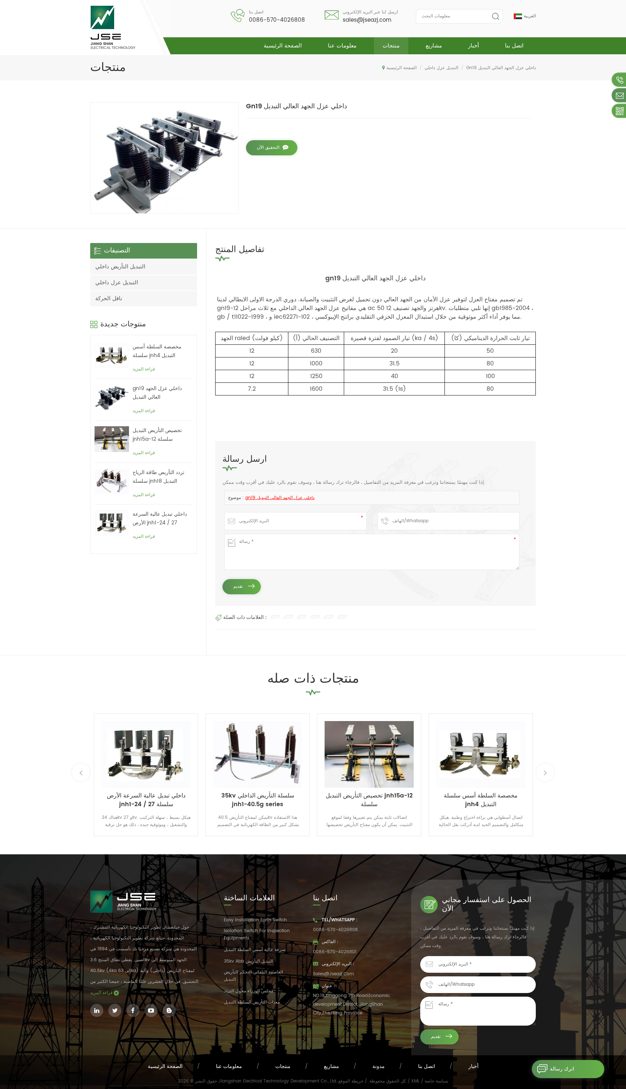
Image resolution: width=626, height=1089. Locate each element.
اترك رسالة (562, 1069)
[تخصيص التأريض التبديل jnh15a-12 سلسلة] (112, 439)
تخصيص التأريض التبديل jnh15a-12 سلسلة (157, 434)
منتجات (391, 45)
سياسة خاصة (436, 1081)
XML (415, 1081)
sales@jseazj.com (367, 20)
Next (545, 772)
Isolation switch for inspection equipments (257, 934)
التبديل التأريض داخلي (120, 266)
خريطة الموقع (350, 1081)
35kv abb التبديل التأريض (248, 961)
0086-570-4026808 (277, 20)
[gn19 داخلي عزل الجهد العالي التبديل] (112, 397)
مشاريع (434, 45)
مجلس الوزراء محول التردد (248, 991)
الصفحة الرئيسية (283, 45)
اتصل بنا (514, 45)
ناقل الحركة (108, 298)
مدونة (378, 1066)
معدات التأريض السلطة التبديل (252, 1002)
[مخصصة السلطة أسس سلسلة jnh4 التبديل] (112, 355)
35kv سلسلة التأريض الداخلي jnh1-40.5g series (257, 800)
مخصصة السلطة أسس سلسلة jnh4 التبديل (157, 351)
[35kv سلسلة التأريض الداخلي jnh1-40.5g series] (257, 754)
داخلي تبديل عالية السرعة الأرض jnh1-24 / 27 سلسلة (160, 518)
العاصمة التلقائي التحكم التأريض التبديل (253, 976)
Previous (80, 772)
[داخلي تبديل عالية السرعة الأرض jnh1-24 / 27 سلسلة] (112, 523)
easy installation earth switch (255, 920)
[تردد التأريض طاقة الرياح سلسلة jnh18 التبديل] (112, 481)
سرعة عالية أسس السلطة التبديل (254, 949)
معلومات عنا (342, 45)
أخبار (473, 45)
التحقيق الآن (268, 147)
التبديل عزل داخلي (441, 67)
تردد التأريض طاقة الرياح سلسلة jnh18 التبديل (158, 476)
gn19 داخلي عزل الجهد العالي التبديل (279, 497)
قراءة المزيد (144, 369)
